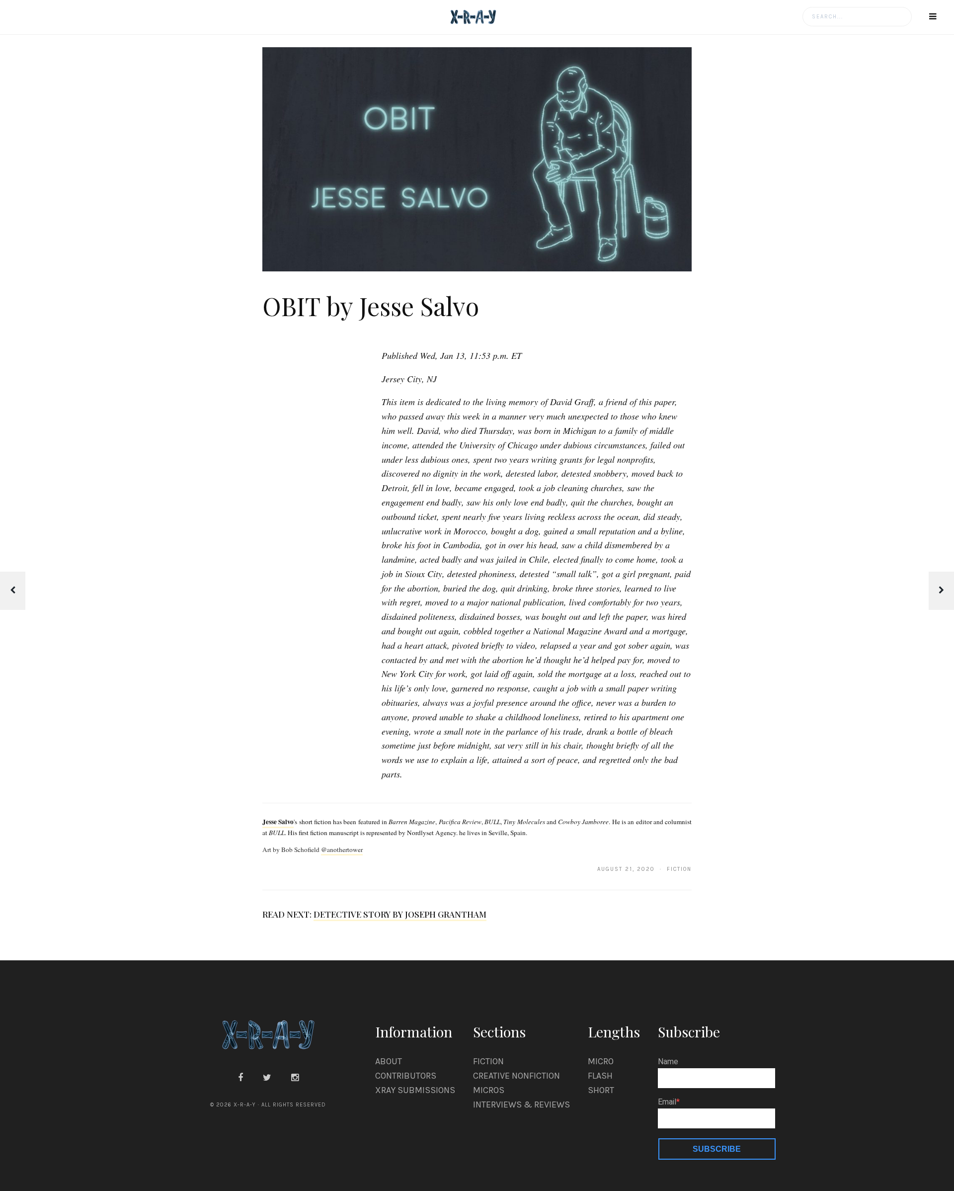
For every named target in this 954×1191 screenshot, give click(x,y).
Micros (488, 1090)
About (388, 1061)
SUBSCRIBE (717, 1149)
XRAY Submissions (415, 1090)
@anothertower (342, 849)
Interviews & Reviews (521, 1104)
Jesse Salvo (278, 822)
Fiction (488, 1061)
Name (668, 1062)
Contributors (405, 1075)
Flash (600, 1075)
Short (601, 1090)
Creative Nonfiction (516, 1075)
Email (667, 1102)
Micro (601, 1061)
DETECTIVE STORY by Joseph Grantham (400, 914)
